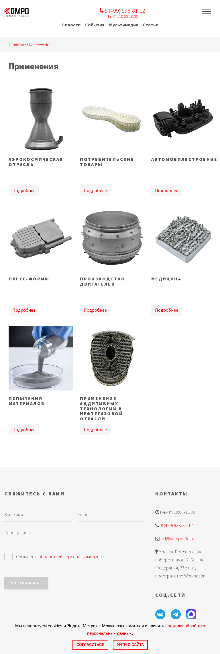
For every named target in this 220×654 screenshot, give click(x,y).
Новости (71, 25)
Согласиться (90, 645)
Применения (39, 44)
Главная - (18, 44)
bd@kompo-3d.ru (177, 539)
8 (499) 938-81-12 (176, 525)
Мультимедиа (123, 25)
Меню (206, 11)
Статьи (150, 25)
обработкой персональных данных (72, 557)
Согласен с (61, 557)
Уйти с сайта (130, 645)
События (95, 25)
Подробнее (24, 191)
